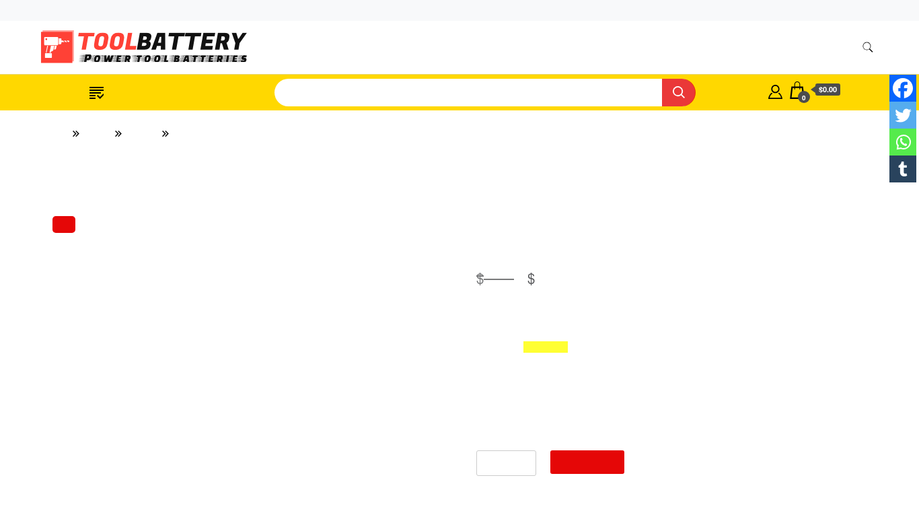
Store (458, 47)
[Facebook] (902, 88)
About (746, 47)
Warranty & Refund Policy (655, 47)
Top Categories (144, 92)
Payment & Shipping (534, 47)
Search (829, 230)
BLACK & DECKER (744, 406)
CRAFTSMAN (731, 456)
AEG (713, 330)
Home (414, 47)
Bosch (714, 431)
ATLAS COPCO (734, 356)
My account (759, 10)
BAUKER (722, 381)
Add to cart (459, 461)
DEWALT (722, 481)
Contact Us (804, 47)
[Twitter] (902, 115)
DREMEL (722, 507)
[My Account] (775, 90)
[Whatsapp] (902, 142)
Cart (867, 10)
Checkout (820, 10)
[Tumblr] (902, 169)
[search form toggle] (868, 47)
